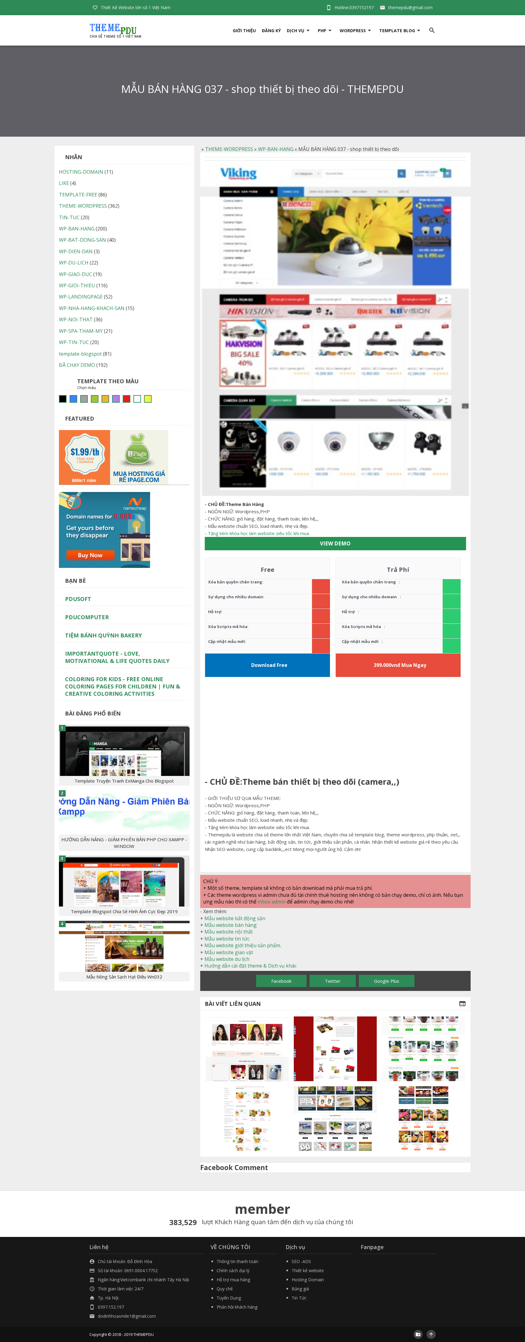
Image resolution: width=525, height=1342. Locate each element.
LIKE (64, 183)
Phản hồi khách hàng (237, 1307)
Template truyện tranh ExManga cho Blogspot (124, 781)
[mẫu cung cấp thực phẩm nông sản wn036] (247, 1118)
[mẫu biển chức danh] (335, 1118)
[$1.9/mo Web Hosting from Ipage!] (113, 456)
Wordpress (353, 30)
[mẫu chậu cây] (423, 1048)
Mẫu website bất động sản (234, 918)
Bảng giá (300, 1289)
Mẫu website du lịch (226, 959)
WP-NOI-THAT (76, 319)
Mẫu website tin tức (226, 938)
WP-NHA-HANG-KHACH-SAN (92, 308)
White (137, 399)
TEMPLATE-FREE (78, 194)
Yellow (148, 399)
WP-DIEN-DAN (76, 251)
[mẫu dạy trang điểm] (247, 1048)
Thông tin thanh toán (237, 1261)
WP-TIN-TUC (74, 342)
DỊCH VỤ (295, 30)
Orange (105, 399)
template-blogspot (80, 353)
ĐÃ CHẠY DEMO (77, 365)
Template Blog (397, 30)
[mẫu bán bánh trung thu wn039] (423, 1118)
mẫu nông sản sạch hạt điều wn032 (124, 977)
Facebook (281, 981)
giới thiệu (244, 30)
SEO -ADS (301, 1261)
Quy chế (225, 1289)
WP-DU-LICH (73, 262)
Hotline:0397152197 (354, 7)
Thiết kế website (308, 1270)
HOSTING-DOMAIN (81, 172)
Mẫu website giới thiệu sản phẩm (242, 945)
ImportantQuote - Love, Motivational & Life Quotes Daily (117, 657)
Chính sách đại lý (233, 1270)
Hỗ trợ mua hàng (233, 1279)
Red (126, 399)
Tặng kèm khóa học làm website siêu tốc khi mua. (259, 533)
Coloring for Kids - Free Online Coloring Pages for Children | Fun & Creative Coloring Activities (122, 686)
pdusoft (78, 599)
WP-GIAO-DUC (75, 274)
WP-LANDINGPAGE (81, 296)
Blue (73, 399)
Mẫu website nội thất (228, 931)
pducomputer (87, 617)
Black (63, 399)
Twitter (333, 981)
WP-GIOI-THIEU (77, 285)
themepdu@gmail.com (410, 7)
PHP (322, 30)
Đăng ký (271, 30)
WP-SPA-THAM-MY (81, 331)
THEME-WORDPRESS (229, 149)
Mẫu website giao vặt (228, 952)
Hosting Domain (308, 1279)
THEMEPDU (143, 1334)
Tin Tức (299, 1298)
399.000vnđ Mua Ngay (400, 665)
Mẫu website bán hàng (230, 925)
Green (94, 399)
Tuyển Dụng (229, 1298)
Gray (84, 399)
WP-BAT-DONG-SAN (82, 240)
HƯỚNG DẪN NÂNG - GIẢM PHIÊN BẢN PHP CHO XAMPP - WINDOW (124, 842)
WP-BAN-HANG (275, 149)
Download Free (269, 665)
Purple (116, 399)
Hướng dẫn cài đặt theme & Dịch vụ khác (250, 965)
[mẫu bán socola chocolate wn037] (335, 1048)
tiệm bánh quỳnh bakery (103, 635)
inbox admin (272, 901)
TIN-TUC (69, 217)
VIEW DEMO (335, 543)
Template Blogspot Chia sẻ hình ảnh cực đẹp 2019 (124, 911)
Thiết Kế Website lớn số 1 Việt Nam (135, 7)
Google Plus (386, 981)
